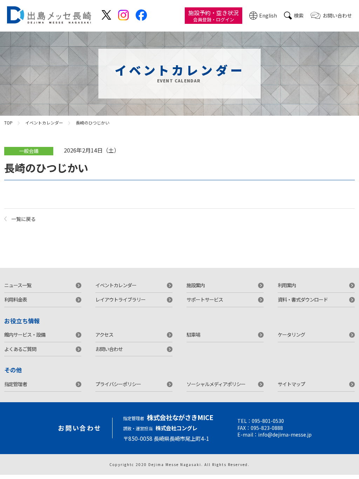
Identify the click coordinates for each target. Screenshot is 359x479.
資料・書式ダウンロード (303, 299)
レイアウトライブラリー (120, 299)
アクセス (104, 334)
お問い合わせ (337, 15)
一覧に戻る (23, 218)
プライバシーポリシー (118, 383)
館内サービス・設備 (24, 334)
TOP (8, 123)
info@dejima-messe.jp (285, 434)
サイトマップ (291, 383)
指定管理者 (15, 383)
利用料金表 (15, 299)
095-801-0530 (268, 420)
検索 (299, 15)
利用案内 (287, 285)
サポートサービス (205, 299)
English (268, 15)
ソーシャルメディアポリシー (216, 383)
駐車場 (193, 334)
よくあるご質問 (20, 348)
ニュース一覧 (17, 285)
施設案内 (196, 285)
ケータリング (291, 334)
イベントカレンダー (44, 123)
